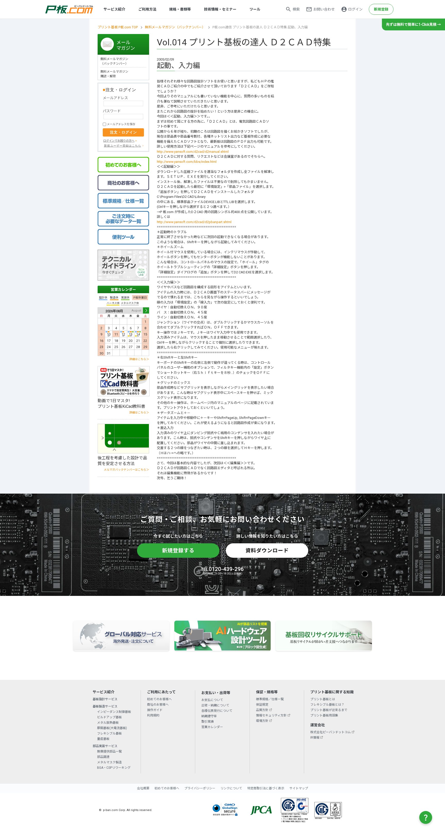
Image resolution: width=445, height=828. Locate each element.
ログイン (355, 9)
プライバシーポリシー (199, 788)
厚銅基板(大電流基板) (112, 728)
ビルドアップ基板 (109, 717)
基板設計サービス (105, 699)
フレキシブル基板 (109, 733)
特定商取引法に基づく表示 (265, 788)
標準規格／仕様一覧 (270, 699)
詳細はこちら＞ (139, 359)
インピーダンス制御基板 (114, 712)
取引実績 (207, 721)
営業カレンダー (123, 290)
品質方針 (262, 710)
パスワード (112, 111)
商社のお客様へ (158, 704)
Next (146, 310)
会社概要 (143, 788)
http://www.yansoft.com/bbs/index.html (187, 162)
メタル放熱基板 (108, 722)
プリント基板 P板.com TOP (118, 27)
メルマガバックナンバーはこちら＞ (126, 469)
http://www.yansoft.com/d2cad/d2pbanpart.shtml (194, 222)
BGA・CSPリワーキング (114, 768)
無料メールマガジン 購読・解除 (114, 74)
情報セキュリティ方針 (271, 715)
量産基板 (103, 739)
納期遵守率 (209, 716)
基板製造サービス (105, 706)
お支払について (212, 700)
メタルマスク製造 (109, 762)
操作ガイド (154, 710)
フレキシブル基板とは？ (327, 704)
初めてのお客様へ (159, 699)
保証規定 (262, 704)
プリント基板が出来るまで (328, 710)
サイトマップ (298, 788)
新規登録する (178, 550)
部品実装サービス (105, 746)
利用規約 (153, 715)
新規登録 (381, 9)
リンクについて (231, 788)
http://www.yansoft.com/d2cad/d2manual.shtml (193, 152)
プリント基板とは (322, 699)
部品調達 (103, 757)
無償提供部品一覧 (109, 751)
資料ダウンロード (267, 550)
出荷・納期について (215, 705)
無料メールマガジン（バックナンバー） (175, 27)
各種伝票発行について (216, 711)
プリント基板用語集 (324, 715)
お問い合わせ (324, 9)
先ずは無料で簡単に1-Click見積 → (413, 24)
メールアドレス (115, 98)
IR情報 (314, 737)
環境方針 (262, 721)
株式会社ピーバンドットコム (330, 732)
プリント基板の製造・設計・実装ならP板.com (69, 9)
